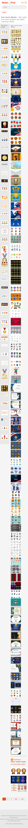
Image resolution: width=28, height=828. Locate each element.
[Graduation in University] (16, 519)
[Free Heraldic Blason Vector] (16, 247)
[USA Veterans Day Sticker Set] (16, 470)
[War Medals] (16, 33)
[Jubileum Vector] (16, 264)
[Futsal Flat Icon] (16, 363)
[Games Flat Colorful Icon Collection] (16, 676)
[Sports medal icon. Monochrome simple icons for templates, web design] (4, 356)
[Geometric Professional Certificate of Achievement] (16, 618)
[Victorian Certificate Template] (16, 742)
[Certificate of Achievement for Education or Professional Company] (16, 668)
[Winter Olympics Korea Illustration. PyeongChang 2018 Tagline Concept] (16, 173)
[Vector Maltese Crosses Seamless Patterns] (16, 577)
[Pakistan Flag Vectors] (16, 239)
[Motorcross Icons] (16, 313)
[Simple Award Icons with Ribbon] (16, 462)
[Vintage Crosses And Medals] (16, 41)
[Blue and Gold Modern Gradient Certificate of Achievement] (16, 684)
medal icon (24, 764)
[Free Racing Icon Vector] (16, 552)
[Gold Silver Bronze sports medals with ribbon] (4, 117)
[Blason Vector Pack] (16, 355)
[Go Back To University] (16, 495)
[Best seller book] (16, 148)
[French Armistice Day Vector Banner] (16, 214)
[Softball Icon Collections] (16, 511)
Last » (22, 799)
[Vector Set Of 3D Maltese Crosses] (16, 585)
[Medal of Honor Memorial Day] (16, 99)
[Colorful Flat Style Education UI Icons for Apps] (16, 701)
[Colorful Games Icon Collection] (16, 693)
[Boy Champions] (16, 371)
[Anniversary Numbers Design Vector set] (16, 561)
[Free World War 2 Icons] (16, 346)
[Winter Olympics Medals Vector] (16, 49)
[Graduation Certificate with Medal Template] (16, 91)
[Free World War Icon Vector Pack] (16, 544)
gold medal (17, 764)
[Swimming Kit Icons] (16, 503)
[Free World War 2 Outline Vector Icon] (16, 338)
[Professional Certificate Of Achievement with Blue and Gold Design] (16, 750)
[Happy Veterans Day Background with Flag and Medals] (16, 132)
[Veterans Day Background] (16, 437)
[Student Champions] (16, 379)
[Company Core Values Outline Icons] (16, 594)
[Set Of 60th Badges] (16, 289)
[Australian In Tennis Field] (16, 165)
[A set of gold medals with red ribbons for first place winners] (4, 200)
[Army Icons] (16, 305)
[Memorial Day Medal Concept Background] (16, 107)
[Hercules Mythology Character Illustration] (16, 157)
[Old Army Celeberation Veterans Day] (16, 487)
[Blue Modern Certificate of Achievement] (16, 660)
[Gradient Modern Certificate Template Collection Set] (16, 412)
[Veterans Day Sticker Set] (16, 421)
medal (4, 12)
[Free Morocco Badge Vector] (16, 231)
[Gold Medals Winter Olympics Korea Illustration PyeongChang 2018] (16, 66)
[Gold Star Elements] (16, 445)
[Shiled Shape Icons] (16, 140)
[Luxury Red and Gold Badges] (16, 709)
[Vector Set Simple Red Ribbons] (16, 322)
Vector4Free (8, 2)
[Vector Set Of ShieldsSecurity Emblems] (16, 330)
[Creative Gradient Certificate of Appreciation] (16, 651)
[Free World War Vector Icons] (16, 536)
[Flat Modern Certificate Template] (16, 734)
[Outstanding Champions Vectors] (16, 181)
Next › (16, 799)
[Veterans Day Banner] (16, 429)
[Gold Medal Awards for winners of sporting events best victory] (4, 208)
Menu (22, 2)
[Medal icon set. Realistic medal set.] (4, 323)
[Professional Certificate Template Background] (16, 396)
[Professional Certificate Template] (16, 643)
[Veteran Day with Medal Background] (16, 82)
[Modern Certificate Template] (16, 726)
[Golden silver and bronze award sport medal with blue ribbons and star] (4, 142)
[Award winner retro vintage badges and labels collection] (4, 92)
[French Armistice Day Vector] (16, 223)
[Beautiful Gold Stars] (16, 454)
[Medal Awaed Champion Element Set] (4, 414)
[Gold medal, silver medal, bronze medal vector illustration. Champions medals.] (4, 232)
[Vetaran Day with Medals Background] (16, 74)
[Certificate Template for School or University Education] (16, 388)
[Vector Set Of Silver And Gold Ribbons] (16, 528)
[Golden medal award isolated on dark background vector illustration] (4, 439)
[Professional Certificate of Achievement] (16, 404)
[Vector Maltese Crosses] (16, 569)
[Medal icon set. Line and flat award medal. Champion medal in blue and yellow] (4, 101)
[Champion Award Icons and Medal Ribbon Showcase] (4, 274)
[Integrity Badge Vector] (16, 602)
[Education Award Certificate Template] (16, 610)
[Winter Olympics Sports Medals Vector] (16, 58)
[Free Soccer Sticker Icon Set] (16, 256)
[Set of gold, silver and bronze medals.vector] (4, 265)
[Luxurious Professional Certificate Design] (16, 635)
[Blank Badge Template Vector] (16, 115)
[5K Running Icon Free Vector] (16, 297)
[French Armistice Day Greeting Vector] (16, 206)
